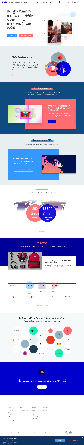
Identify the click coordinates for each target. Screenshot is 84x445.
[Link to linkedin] (14, 433)
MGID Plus (34, 424)
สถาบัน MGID (34, 418)
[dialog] (42, 440)
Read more (15, 442)
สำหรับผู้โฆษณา (23, 412)
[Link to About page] (68, 433)
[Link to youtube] (18, 433)
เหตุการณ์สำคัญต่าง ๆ (12, 420)
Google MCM (34, 422)
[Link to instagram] (16, 433)
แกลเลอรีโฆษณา (35, 420)
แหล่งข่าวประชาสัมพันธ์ (12, 418)
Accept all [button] (60, 440)
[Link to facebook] (9, 433)
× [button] (82, 437)
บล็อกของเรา (34, 410)
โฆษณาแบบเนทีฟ (35, 416)
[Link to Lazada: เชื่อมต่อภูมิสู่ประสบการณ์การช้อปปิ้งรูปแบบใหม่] (25, 261)
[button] (14, 407)
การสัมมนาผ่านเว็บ (35, 414)
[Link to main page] (4, 2)
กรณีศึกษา (33, 412)
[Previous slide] (69, 126)
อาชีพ (9, 416)
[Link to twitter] (11, 433)
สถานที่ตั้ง (10, 414)
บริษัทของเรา (10, 410)
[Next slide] (73, 126)
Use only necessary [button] (73, 440)
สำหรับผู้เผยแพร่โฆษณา (24, 410)
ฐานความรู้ (45, 410)
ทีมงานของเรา (11, 412)
